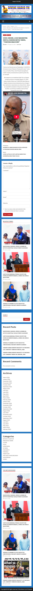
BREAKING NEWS (8, 440)
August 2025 (6, 388)
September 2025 (7, 386)
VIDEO (5, 459)
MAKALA (5, 451)
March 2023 (6, 427)
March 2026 (6, 377)
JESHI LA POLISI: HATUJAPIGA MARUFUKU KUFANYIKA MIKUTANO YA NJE (14, 154)
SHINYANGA (6, 457)
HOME (5, 35)
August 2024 (6, 410)
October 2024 (7, 407)
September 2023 (7, 418)
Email (5, 197)
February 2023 (7, 429)
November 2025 (7, 383)
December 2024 (7, 403)
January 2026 (6, 379)
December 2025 (7, 381)
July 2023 (5, 422)
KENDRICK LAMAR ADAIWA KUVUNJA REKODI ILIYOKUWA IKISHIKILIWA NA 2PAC (15, 147)
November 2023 (7, 414)
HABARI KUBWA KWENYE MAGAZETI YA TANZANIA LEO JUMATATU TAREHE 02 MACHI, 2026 (16, 568)
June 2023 (5, 423)
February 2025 (7, 399)
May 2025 (6, 394)
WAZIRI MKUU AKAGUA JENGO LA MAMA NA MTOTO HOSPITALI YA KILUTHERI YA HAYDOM (16, 234)
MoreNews (21, 589)
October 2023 (7, 416)
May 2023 (6, 425)
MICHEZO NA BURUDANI (10, 455)
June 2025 (5, 392)
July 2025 (5, 390)
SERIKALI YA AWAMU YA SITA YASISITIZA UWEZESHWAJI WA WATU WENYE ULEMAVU (16, 292)
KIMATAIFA (6, 446)
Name (5, 191)
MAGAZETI (6, 450)
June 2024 (5, 412)
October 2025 (7, 385)
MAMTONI (6, 453)
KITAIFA (8, 35)
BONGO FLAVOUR (8, 439)
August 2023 (6, 420)
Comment (6, 170)
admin (5, 44)
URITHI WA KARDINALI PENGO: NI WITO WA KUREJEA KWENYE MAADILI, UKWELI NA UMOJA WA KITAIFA (16, 262)
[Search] (29, 21)
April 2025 (6, 396)
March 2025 (6, 398)
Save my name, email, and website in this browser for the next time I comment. (15, 210)
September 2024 (7, 409)
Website (5, 203)
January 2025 (6, 401)
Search (5, 315)
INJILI (4, 444)
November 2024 (7, 405)
